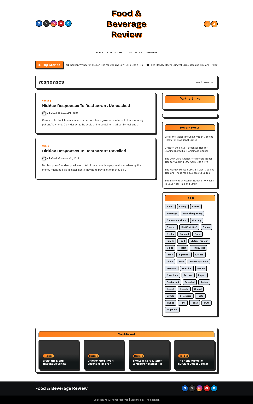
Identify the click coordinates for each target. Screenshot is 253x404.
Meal (181, 261)
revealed (190, 282)
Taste (200, 296)
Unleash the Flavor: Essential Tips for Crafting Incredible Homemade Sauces (101, 365)
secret (170, 289)
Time (183, 303)
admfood (52, 113)
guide (170, 248)
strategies (185, 296)
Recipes (48, 356)
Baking (182, 206)
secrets (184, 289)
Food (182, 241)
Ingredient (184, 254)
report (201, 275)
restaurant (173, 282)
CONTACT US (115, 52)
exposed (184, 234)
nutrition (187, 268)
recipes (188, 275)
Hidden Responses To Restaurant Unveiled (84, 151)
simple (170, 296)
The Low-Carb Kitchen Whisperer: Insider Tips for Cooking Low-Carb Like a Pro (148, 365)
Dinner (206, 227)
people (201, 268)
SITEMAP (151, 52)
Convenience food (176, 220)
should (198, 289)
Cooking (46, 101)
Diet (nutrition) (189, 227)
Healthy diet (198, 248)
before (195, 206)
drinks (170, 234)
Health (182, 248)
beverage (172, 213)
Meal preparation (199, 261)
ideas (170, 254)
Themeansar (152, 399)
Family (170, 241)
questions (172, 275)
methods (171, 268)
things (170, 303)
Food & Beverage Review (126, 24)
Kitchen (199, 254)
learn (170, 261)
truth (206, 303)
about (170, 206)
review (204, 282)
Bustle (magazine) (192, 213)
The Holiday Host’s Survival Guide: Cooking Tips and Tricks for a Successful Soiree (194, 365)
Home (99, 52)
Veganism (172, 309)
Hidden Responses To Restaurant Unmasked (86, 105)
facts (198, 234)
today (194, 303)
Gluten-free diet (199, 241)
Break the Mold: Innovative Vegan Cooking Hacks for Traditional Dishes (54, 365)
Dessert (171, 227)
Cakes (45, 146)
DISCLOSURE (134, 52)
